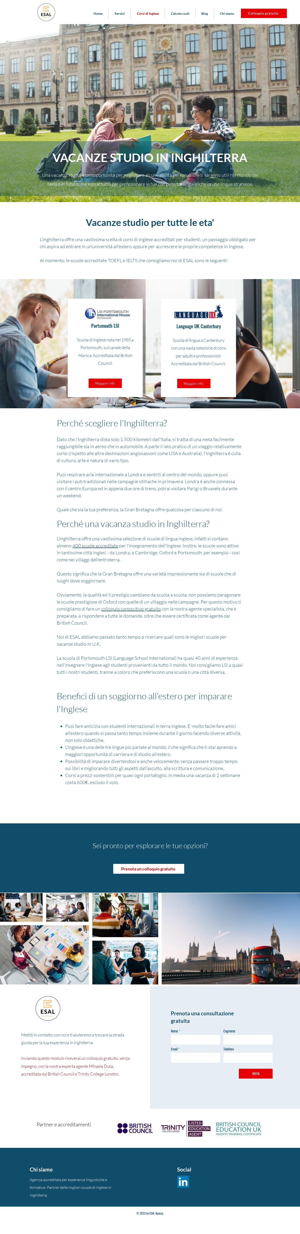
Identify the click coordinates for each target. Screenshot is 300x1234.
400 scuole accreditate (95, 546)
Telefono (228, 1049)
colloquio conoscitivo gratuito (131, 609)
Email (174, 1049)
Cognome (229, 1031)
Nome (174, 1031)
